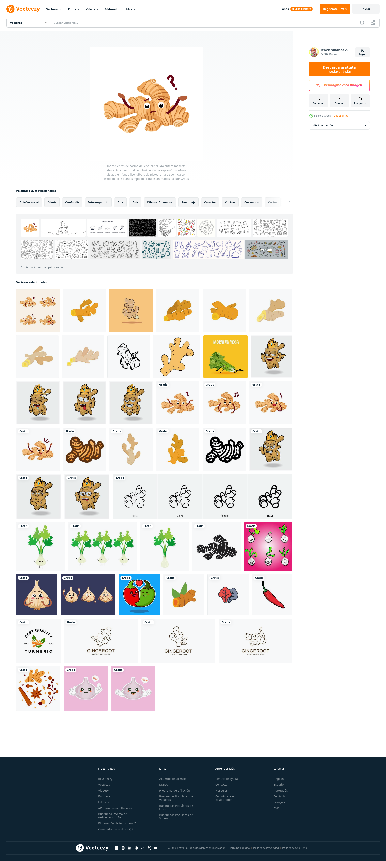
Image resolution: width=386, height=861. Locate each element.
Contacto (221, 784)
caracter (210, 202)
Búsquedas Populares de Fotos (176, 807)
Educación (105, 802)
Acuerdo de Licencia (173, 779)
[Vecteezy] (23, 9)
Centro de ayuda (226, 779)
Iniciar (365, 9)
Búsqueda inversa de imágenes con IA (112, 815)
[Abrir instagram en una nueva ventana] (123, 847)
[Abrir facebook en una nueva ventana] (116, 847)
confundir (72, 202)
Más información (322, 125)
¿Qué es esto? (340, 115)
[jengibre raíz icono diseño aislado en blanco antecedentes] (128, 356)
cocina (272, 202)
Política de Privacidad (266, 848)
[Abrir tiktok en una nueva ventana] (142, 847)
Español (279, 784)
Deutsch (279, 796)
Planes (284, 9)
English (279, 779)
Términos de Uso (240, 848)
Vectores (52, 9)
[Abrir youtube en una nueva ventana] (155, 847)
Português (281, 790)
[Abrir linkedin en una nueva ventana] (129, 847)
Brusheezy (105, 779)
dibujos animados (160, 202)
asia (135, 202)
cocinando (251, 202)
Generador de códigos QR (115, 829)
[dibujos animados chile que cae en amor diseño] (139, 594)
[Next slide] (286, 202)
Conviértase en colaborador (225, 798)
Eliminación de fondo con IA (117, 823)
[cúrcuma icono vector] (183, 594)
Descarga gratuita (339, 69)
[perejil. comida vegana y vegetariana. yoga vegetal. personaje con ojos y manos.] (225, 356)
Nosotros (221, 790)
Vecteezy (104, 784)
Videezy (103, 790)
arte (120, 202)
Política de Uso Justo (294, 848)
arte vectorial (29, 202)
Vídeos (90, 9)
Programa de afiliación (174, 790)
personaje (188, 202)
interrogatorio (98, 202)
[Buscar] (362, 22)
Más (129, 9)
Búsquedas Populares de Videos (176, 816)
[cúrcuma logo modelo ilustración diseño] (38, 641)
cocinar (230, 202)
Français (279, 802)
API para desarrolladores (115, 808)
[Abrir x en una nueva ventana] (149, 847)
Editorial (111, 9)
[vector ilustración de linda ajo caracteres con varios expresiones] (268, 546)
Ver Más (266, 250)
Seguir (363, 54)
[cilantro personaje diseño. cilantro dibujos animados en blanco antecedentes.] (40, 546)
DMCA (163, 784)
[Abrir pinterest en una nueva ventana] (136, 847)
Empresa (104, 796)
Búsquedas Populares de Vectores (176, 798)
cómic (52, 202)
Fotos (72, 9)
